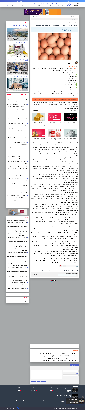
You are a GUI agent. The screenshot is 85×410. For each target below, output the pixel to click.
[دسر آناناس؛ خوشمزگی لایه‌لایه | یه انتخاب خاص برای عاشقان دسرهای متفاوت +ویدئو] (43, 207)
